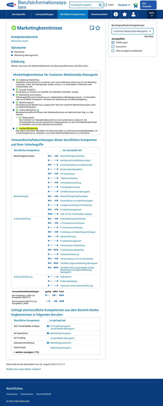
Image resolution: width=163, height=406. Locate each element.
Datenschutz (27, 394)
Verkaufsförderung (69, 254)
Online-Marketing (22, 218)
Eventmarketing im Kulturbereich (76, 165)
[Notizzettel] (92, 28)
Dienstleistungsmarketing (72, 218)
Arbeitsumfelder (99, 14)
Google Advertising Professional (76, 205)
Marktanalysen (21, 196)
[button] (152, 14)
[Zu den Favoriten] (124, 14)
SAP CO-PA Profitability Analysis (76, 214)
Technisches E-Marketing (72, 245)
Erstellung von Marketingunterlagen (78, 232)
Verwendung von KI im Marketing (76, 259)
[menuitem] (18, 14)
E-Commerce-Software (71, 227)
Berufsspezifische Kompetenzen (128, 25)
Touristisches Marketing (72, 250)
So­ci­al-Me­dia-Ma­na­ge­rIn (62, 329)
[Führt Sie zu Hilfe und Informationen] (115, 14)
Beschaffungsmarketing (72, 156)
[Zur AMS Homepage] (12, 5)
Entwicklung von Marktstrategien (76, 200)
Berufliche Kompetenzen (72, 14)
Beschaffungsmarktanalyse (74, 196)
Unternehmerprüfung (70, 182)
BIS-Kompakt (146, 5)
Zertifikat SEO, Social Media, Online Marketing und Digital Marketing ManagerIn (77, 269)
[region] (55, 39)
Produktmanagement (71, 209)
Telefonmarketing (69, 178)
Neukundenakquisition (71, 169)
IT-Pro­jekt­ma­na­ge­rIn (60, 326)
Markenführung (68, 236)
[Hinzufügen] (14, 26)
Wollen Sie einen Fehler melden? (23, 369)
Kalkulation (65, 276)
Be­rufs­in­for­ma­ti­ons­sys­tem (42, 5)
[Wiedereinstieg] (133, 14)
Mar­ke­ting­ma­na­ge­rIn (60, 333)
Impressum (12, 394)
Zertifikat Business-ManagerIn (75, 191)
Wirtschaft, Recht (19, 41)
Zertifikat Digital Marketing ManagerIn (79, 263)
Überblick (148, 36)
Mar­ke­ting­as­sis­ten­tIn (60, 343)
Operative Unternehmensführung (76, 285)
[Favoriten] (97, 28)
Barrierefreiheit (43, 394)
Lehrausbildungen (44, 14)
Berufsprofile (18, 14)
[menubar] (76, 14)
